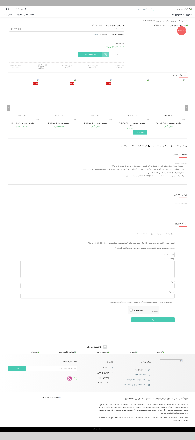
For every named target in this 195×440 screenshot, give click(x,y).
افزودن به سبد (90, 54)
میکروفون (96, 35)
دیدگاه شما (170, 258)
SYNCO (93, 116)
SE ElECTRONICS (118, 34)
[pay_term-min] (66, 65)
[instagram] (69, 378)
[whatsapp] (75, 378)
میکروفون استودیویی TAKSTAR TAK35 (168, 123)
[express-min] (118, 65)
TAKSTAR (166, 116)
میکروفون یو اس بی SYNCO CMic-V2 (22, 123)
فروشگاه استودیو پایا (177, 21)
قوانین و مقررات (102, 372)
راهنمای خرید (103, 377)
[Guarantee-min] (15, 65)
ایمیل (172, 292)
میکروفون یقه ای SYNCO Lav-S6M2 (95, 123)
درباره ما (105, 367)
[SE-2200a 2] (171, 25)
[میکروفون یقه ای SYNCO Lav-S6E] (59, 96)
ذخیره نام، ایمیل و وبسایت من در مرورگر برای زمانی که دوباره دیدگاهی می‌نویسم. (141, 302)
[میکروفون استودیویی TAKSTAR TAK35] (168, 96)
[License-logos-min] (51, 397)
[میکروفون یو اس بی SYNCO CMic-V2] (22, 96)
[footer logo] (171, 360)
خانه (186, 21)
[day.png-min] (41, 64)
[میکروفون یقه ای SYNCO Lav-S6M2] (95, 96)
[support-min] (92, 65)
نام (173, 281)
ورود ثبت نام (18, 9)
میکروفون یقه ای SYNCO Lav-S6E (59, 123)
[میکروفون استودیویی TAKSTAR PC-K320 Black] (132, 96)
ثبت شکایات (103, 382)
